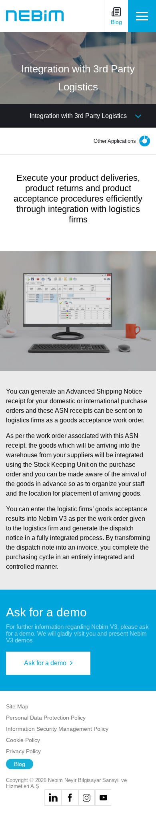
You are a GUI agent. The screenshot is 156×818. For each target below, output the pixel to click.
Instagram (86, 797)
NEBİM (35, 15)
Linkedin (52, 797)
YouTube (103, 797)
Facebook (69, 797)
